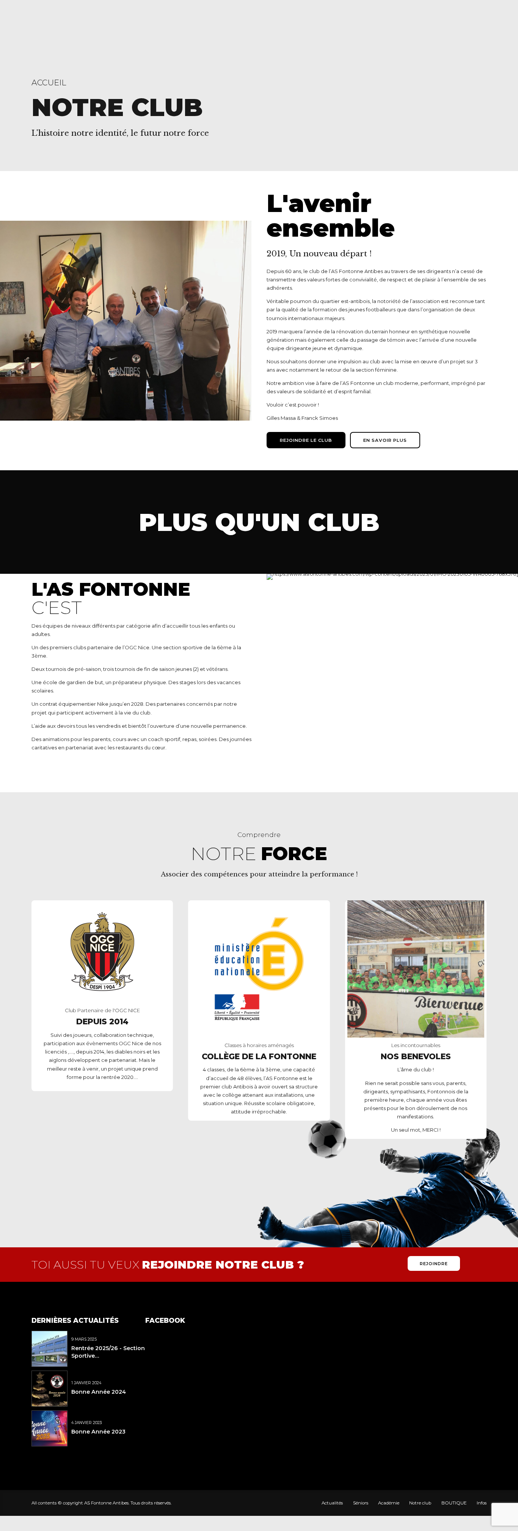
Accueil (48, 82)
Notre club (420, 1503)
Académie (388, 1503)
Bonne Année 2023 (98, 1431)
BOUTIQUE (454, 1503)
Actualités (332, 1503)
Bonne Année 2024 (98, 1391)
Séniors (360, 1503)
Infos (482, 1503)
